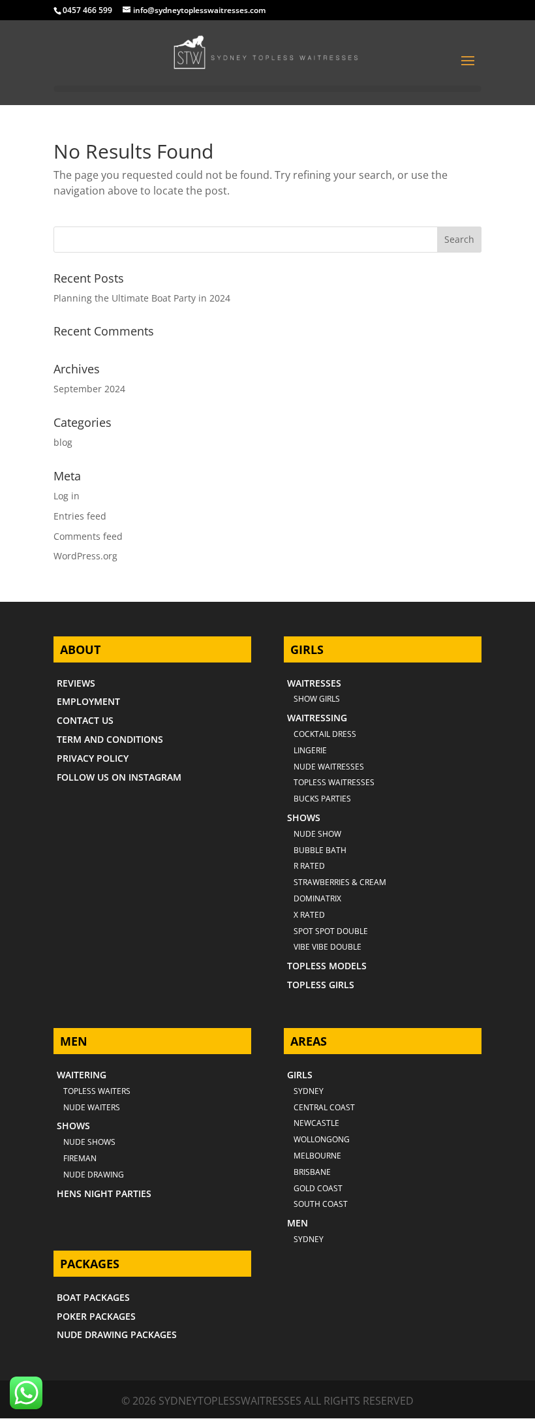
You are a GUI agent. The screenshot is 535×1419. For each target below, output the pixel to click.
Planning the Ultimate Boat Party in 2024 (142, 298)
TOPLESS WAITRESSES (334, 782)
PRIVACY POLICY (93, 758)
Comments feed (88, 536)
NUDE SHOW (317, 833)
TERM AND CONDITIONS (110, 739)
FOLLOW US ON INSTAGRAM (119, 777)
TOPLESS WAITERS (96, 1091)
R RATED (309, 865)
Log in (67, 496)
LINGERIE (310, 750)
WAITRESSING (317, 717)
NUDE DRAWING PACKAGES (117, 1334)
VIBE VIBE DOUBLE (327, 946)
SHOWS (303, 817)
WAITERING (81, 1074)
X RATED (309, 914)
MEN (297, 1223)
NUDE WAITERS (91, 1107)
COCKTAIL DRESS (325, 734)
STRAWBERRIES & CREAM (340, 882)
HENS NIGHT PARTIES (104, 1193)
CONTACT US (85, 720)
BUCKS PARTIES (322, 798)
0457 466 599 (87, 10)
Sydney (309, 1091)
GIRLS (300, 1074)
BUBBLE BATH (320, 850)
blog (63, 442)
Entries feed (80, 516)
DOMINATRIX (317, 898)
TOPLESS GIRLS (320, 984)
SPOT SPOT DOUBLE (331, 931)
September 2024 (89, 388)
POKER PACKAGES (96, 1316)
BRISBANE (312, 1171)
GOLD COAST (318, 1188)
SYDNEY (309, 1239)
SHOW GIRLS (317, 698)
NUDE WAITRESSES (329, 766)
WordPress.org (85, 556)
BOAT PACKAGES (93, 1297)
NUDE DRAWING (93, 1174)
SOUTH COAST (321, 1203)
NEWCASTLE (316, 1123)
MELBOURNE (317, 1155)
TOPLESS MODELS (327, 965)
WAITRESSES (314, 683)
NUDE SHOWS (89, 1141)
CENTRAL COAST (324, 1107)
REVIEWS (76, 683)
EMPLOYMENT (88, 701)
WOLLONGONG (322, 1139)
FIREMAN (80, 1158)
